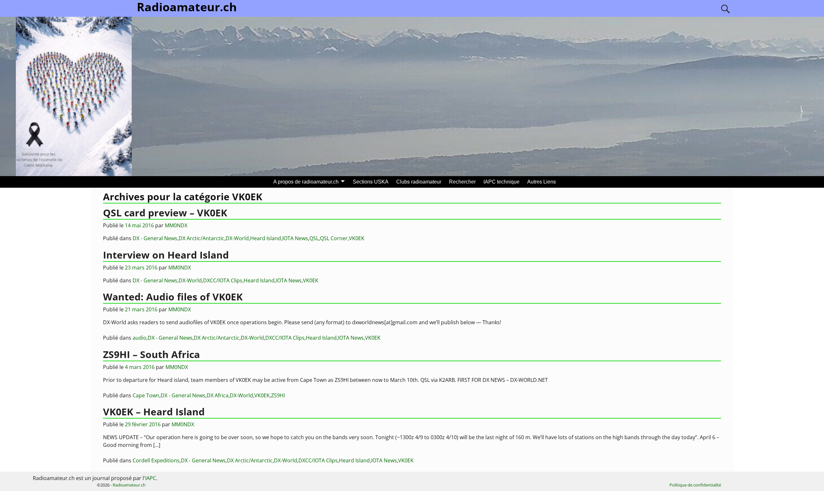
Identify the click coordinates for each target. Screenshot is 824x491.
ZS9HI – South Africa (151, 354)
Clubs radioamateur (418, 181)
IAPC (150, 478)
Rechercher (462, 181)
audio (139, 337)
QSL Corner (334, 238)
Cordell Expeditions (156, 460)
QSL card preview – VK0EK (165, 212)
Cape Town (146, 395)
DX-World (237, 238)
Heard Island (265, 238)
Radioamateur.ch (129, 485)
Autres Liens (541, 181)
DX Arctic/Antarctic (201, 238)
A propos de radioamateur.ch (306, 181)
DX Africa (218, 395)
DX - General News (155, 238)
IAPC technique (501, 181)
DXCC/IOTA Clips (222, 280)
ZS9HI (278, 395)
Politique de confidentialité (695, 485)
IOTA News (295, 238)
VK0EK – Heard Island (154, 411)
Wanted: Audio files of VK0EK (173, 296)
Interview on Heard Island (166, 254)
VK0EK (356, 238)
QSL (314, 238)
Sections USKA (371, 181)
